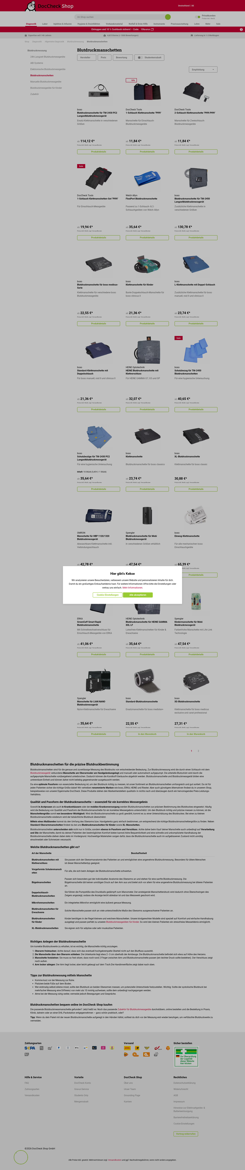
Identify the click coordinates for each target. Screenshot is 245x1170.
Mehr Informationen (132, 587)
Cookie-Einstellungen (108, 595)
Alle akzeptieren (137, 595)
